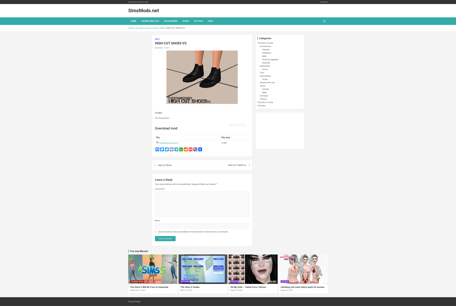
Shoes (185, 21)
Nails (264, 56)
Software (264, 96)
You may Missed (139, 251)
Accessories (171, 21)
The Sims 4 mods (265, 43)
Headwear (266, 53)
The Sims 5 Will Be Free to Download (149, 287)
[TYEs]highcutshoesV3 (168, 143)
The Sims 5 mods (265, 102)
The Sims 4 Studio (190, 287)
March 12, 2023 (186, 290)
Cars (210, 21)
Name (157, 220)
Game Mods (265, 76)
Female (265, 89)
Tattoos (198, 21)
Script (264, 79)
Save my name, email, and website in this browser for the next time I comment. (193, 232)
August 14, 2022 (236, 290)
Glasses (265, 49)
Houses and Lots (150, 21)
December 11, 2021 (162, 48)
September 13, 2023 (137, 290)
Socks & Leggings (270, 59)
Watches (266, 63)
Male (157, 39)
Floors (265, 69)
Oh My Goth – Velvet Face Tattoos (248, 287)
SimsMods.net (143, 10)
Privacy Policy (134, 301)
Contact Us (324, 2)
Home (133, 21)
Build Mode (265, 66)
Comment (160, 189)
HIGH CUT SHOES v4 (237, 165)
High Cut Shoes (165, 165)
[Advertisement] (279, 130)
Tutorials (261, 105)
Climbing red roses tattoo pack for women (302, 287)
